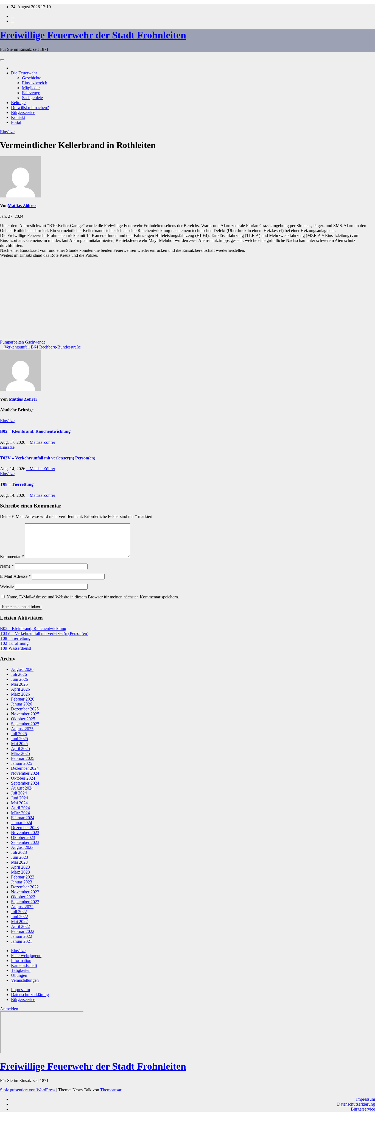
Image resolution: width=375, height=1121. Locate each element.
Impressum (20, 989)
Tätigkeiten (20, 970)
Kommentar (12, 556)
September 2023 (25, 842)
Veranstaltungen (25, 980)
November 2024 (25, 773)
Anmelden (9, 1008)
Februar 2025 (22, 758)
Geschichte (31, 78)
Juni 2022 (19, 916)
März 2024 (20, 812)
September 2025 (25, 723)
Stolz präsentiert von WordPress (28, 1089)
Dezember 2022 (25, 887)
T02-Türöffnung (14, 643)
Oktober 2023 (23, 837)
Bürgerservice (23, 112)
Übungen (19, 975)
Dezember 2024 (25, 768)
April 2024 (20, 807)
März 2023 (20, 872)
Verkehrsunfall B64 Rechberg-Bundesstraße (42, 347)
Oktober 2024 (23, 778)
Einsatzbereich (34, 82)
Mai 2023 (19, 862)
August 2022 (22, 906)
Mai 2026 (19, 684)
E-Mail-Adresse (15, 576)
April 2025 (20, 748)
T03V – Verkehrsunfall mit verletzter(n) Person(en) (47, 458)
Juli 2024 (19, 793)
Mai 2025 (19, 743)
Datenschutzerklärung (30, 994)
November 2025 (25, 714)
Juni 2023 (19, 857)
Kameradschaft (24, 965)
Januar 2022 (21, 936)
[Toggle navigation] (2, 60)
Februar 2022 (22, 931)
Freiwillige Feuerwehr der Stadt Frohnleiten (93, 35)
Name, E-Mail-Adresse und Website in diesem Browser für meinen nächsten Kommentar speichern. (93, 597)
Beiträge (18, 102)
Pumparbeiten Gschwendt (23, 342)
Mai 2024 (19, 803)
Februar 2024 (22, 817)
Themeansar (110, 1089)
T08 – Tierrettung (16, 484)
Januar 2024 (21, 822)
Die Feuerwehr (24, 73)
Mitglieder (31, 87)
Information (21, 960)
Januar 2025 (21, 763)
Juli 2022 (19, 911)
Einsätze (7, 131)
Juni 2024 (19, 798)
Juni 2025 (19, 738)
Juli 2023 (19, 852)
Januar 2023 (21, 882)
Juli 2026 (19, 674)
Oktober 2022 (23, 896)
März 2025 (20, 753)
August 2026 (22, 669)
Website (7, 586)
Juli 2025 (19, 733)
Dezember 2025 (25, 709)
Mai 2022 (19, 921)
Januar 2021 (21, 941)
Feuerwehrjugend (26, 955)
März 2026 (20, 694)
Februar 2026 (22, 699)
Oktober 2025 (23, 718)
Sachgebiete (32, 97)
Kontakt (18, 117)
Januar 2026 (21, 704)
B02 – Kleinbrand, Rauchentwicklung (35, 431)
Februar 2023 (22, 877)
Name (7, 566)
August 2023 (22, 847)
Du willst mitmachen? (30, 107)
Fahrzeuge (31, 92)
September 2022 (25, 901)
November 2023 (25, 832)
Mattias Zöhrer (22, 205)
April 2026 (20, 689)
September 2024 (25, 783)
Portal (16, 122)
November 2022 (25, 891)
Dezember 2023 (25, 827)
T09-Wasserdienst (15, 648)
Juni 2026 (19, 679)
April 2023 (20, 867)
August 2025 (22, 728)
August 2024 (22, 788)
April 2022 (20, 926)
